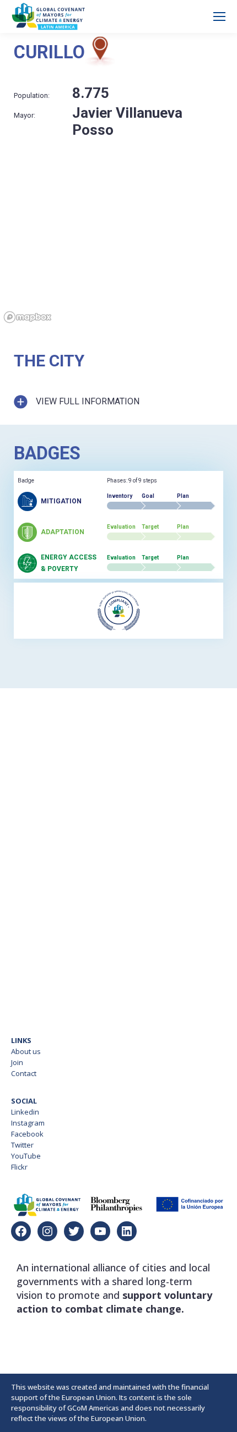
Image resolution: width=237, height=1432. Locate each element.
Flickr (19, 1167)
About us (26, 1051)
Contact (23, 1073)
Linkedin (25, 1112)
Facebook (27, 1134)
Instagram (28, 1123)
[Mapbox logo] (27, 317)
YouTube (26, 1156)
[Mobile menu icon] (219, 16)
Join (17, 1062)
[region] (118, 256)
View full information (87, 401)
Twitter (22, 1145)
